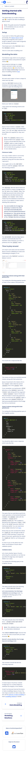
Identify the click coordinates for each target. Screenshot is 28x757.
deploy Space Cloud (17, 38)
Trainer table (6, 75)
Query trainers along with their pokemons (12, 407)
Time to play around (10, 246)
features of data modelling (16, 694)
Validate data (7, 550)
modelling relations (10, 696)
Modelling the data (9, 54)
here (18, 71)
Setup (4, 32)
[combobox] (16, 2)
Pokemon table (7, 152)
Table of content (7, 6)
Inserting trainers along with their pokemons (13, 276)
